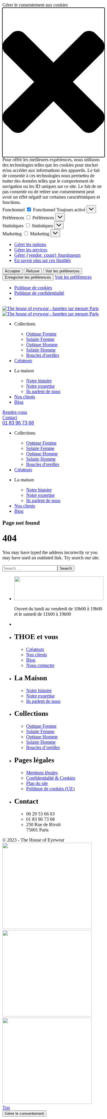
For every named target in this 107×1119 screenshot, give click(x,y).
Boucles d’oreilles (43, 747)
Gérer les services (30, 249)
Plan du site (37, 783)
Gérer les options (30, 244)
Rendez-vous (14, 412)
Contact (9, 417)
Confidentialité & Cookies (50, 777)
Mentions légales (42, 772)
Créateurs (23, 360)
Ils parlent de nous (43, 391)
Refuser (33, 271)
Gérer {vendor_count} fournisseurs (47, 255)
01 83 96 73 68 (18, 422)
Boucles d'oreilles (42, 355)
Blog (18, 402)
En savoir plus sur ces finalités (42, 260)
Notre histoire (39, 380)
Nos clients (24, 396)
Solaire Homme (41, 349)
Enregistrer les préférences (28, 277)
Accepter (12, 271)
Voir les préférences (62, 271)
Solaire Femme (40, 339)
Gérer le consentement (24, 1113)
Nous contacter (40, 665)
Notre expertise (40, 386)
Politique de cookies (33, 287)
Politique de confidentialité (39, 293)
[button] (53, 82)
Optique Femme (41, 333)
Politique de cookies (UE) (50, 788)
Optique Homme (42, 344)
